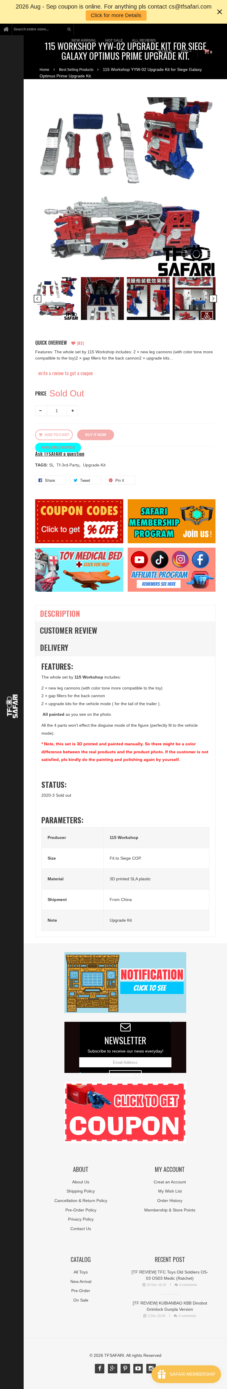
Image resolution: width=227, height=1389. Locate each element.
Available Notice (58, 447)
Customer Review (68, 630)
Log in (167, 51)
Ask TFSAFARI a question (59, 454)
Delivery (54, 647)
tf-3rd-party (68, 465)
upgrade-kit (94, 465)
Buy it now (95, 435)
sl (51, 465)
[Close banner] (219, 11)
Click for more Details (116, 15)
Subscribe (123, 1076)
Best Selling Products (76, 70)
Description (60, 613)
